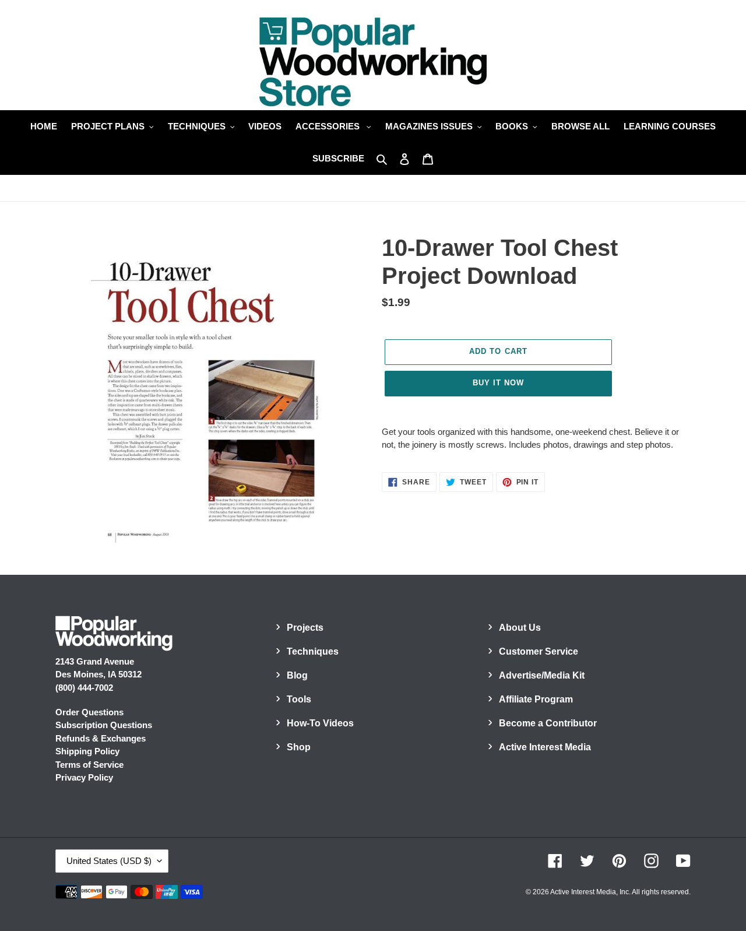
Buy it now (498, 382)
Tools (299, 699)
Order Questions (89, 712)
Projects (305, 628)
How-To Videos (320, 723)
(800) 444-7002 (84, 688)
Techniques (313, 651)
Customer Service (538, 651)
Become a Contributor (548, 723)
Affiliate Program (536, 699)
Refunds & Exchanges (100, 738)
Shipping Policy (87, 751)
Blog (297, 675)
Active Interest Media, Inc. (590, 892)
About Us (520, 628)
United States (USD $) (109, 861)
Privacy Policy (84, 777)
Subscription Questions (103, 725)
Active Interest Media (545, 747)
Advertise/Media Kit (542, 675)
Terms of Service (89, 765)
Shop (299, 747)
